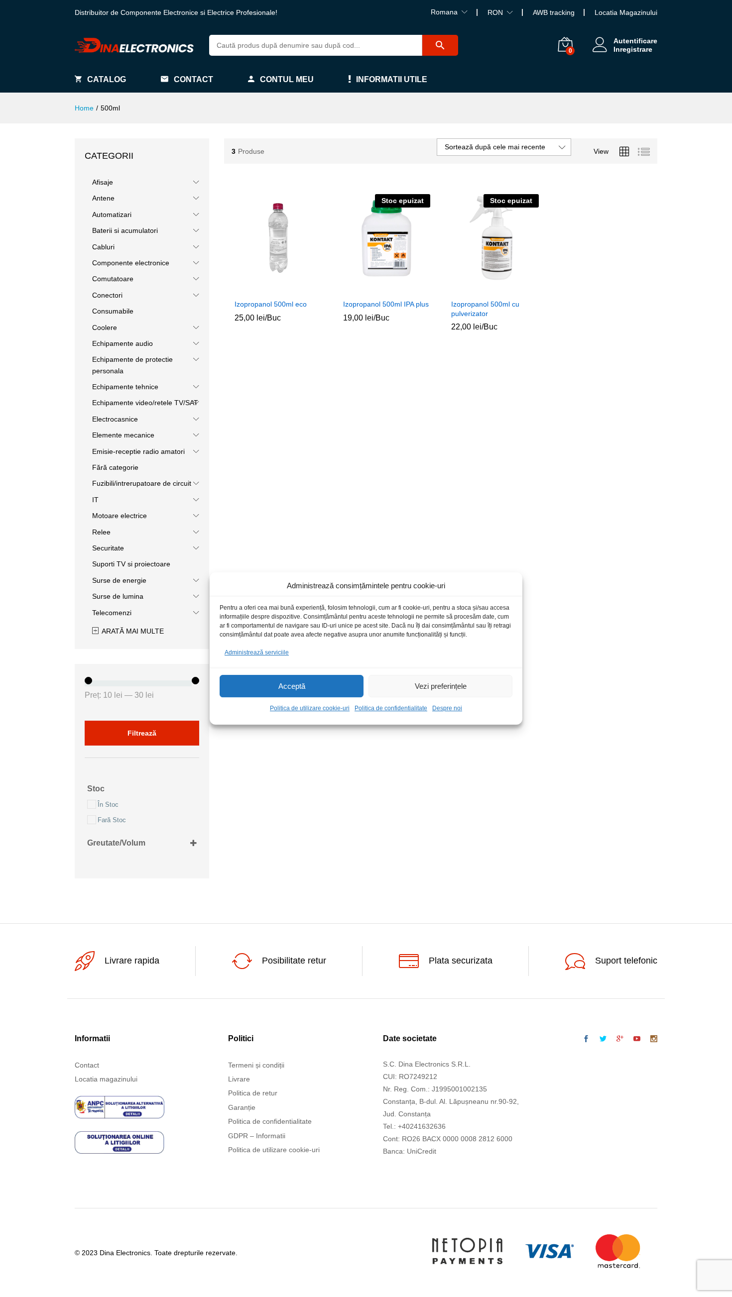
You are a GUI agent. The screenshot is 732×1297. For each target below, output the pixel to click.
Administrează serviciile (257, 652)
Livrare (239, 1079)
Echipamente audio (122, 343)
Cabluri (103, 247)
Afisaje (102, 182)
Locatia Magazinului (626, 12)
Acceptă (291, 686)
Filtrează (141, 733)
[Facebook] (586, 1039)
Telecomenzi (111, 613)
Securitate (108, 548)
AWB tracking (554, 12)
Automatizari (111, 214)
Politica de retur (252, 1093)
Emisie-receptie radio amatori (138, 451)
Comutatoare (112, 279)
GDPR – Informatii (256, 1136)
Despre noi (447, 708)
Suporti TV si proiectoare (131, 564)
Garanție (241, 1107)
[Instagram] (653, 1039)
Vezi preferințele (441, 686)
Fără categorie (115, 467)
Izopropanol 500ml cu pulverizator (485, 308)
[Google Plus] (619, 1039)
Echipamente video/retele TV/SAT (145, 403)
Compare (301, 287)
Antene (103, 198)
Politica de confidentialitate (391, 708)
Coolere (104, 327)
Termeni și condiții (256, 1065)
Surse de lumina (117, 596)
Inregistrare (632, 49)
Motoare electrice (119, 516)
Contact (193, 79)
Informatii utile (391, 79)
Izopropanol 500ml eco (271, 304)
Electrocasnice (115, 419)
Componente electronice (130, 263)
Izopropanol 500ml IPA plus (386, 304)
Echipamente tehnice (125, 387)
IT (95, 500)
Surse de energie (119, 580)
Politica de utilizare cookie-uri (310, 708)
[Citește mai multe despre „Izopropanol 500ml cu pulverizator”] (472, 287)
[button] (255, 287)
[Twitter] (603, 1039)
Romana (444, 11)
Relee (101, 532)
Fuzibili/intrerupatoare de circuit (141, 483)
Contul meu (287, 79)
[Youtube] (636, 1039)
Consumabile (112, 311)
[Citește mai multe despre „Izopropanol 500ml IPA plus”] (363, 287)
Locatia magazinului (106, 1079)
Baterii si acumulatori (125, 230)
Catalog (106, 79)
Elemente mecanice (123, 435)
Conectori (107, 295)
